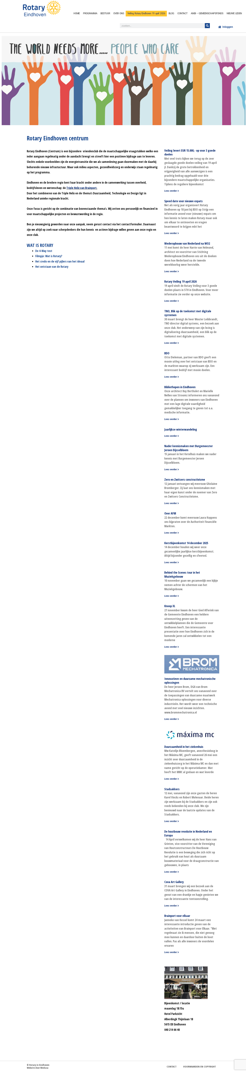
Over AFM (170, 513)
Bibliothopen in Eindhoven (179, 387)
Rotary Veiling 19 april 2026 (180, 281)
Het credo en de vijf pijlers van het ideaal (60, 261)
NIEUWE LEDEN (234, 13)
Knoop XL (169, 606)
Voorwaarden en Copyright (199, 1066)
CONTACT (182, 13)
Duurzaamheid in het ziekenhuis (183, 747)
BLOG (171, 13)
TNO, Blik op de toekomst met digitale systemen (187, 313)
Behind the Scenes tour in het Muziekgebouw (182, 574)
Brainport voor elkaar (177, 916)
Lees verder (171, 190)
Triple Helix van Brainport (81, 188)
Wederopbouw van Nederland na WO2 (187, 243)
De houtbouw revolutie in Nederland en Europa (188, 833)
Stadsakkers (172, 789)
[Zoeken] (207, 25)
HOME (76, 13)
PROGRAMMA (90, 13)
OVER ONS (118, 13)
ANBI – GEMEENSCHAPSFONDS (207, 13)
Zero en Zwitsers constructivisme (184, 479)
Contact (172, 1066)
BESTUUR (105, 13)
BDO (166, 353)
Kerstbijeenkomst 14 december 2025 (186, 543)
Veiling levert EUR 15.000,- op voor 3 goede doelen (190, 152)
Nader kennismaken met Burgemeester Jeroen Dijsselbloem (188, 448)
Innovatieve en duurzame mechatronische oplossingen (190, 681)
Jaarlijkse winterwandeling (180, 429)
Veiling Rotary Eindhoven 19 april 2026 (146, 13)
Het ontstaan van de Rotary (51, 267)
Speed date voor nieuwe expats (183, 201)
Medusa (44, 1067)
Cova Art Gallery (174, 882)
